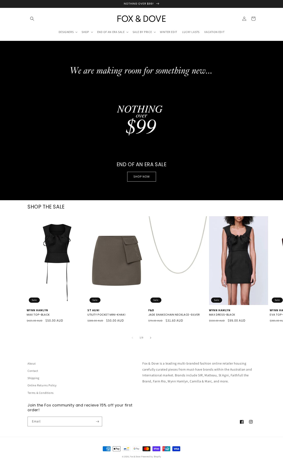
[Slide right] (150, 337)
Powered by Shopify (151, 456)
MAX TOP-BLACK (38, 315)
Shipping (33, 378)
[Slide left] (132, 337)
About (32, 363)
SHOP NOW (141, 176)
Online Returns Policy (42, 385)
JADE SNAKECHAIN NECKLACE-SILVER (174, 315)
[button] (32, 18)
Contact (33, 371)
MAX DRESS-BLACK (222, 315)
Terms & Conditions (41, 393)
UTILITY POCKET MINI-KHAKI (106, 315)
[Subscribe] (97, 421)
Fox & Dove (135, 456)
